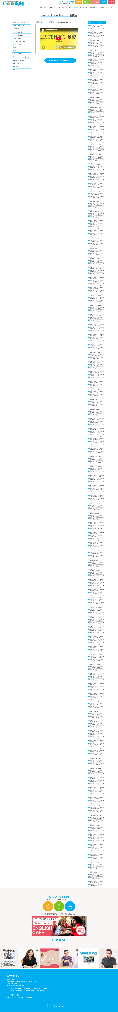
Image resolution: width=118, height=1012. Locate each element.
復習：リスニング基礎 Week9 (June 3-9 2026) (96, 63)
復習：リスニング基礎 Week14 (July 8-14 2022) (97, 680)
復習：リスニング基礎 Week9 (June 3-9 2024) (96, 382)
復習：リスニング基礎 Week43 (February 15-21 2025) (97, 268)
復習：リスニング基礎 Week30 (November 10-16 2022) (97, 627)
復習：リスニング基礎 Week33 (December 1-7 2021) (97, 778)
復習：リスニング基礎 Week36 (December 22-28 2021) (97, 768)
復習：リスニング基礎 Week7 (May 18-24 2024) (96, 388)
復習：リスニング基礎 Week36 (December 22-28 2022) (97, 607)
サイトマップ (68, 1004)
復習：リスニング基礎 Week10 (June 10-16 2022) (97, 694)
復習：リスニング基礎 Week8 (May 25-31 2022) (96, 700)
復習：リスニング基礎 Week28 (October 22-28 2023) (97, 476)
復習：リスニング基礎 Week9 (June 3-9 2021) (96, 858)
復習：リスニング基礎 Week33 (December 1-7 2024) (97, 301)
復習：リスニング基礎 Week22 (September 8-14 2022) (97, 654)
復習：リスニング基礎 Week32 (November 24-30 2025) (97, 147)
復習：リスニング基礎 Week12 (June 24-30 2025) (97, 211)
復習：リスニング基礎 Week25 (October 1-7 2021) (97, 804)
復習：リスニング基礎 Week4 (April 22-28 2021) (96, 875)
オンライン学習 (83, 7)
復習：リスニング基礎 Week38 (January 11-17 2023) (97, 600)
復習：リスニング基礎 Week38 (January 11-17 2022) (97, 761)
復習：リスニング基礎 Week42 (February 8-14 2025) (97, 271)
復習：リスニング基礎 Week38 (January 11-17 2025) (97, 284)
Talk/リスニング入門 (19, 25)
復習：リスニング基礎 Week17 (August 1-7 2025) (97, 194)
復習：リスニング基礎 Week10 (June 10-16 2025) (97, 217)
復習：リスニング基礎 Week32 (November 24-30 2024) (97, 305)
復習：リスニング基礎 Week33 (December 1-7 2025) (97, 143)
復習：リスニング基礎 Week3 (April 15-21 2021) (96, 878)
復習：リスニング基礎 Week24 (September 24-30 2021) (97, 808)
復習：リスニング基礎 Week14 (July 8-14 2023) (97, 523)
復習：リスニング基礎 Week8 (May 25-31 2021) (96, 862)
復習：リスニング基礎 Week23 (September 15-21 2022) (97, 650)
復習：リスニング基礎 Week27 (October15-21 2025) (97, 160)
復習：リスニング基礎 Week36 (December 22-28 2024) (97, 291)
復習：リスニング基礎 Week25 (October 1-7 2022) (97, 643)
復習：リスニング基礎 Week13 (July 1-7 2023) (97, 526)
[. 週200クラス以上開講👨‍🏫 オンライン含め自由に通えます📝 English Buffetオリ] (29, 958)
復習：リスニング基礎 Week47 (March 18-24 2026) (97, 97)
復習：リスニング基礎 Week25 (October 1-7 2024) (97, 328)
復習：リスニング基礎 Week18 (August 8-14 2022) (97, 667)
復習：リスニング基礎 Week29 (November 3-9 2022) (97, 630)
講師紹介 (70, 7)
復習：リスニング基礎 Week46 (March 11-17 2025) (97, 258)
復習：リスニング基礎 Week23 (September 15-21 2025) (97, 174)
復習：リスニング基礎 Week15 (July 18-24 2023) (97, 519)
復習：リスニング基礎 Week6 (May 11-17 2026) (96, 73)
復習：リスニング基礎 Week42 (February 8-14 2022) (97, 747)
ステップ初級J (17, 38)
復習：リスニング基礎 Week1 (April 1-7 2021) (96, 885)
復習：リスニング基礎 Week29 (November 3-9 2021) (97, 791)
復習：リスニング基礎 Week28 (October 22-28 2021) (97, 794)
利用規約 (61, 1004)
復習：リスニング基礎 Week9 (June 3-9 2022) (96, 697)
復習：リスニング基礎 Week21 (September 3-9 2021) (97, 818)
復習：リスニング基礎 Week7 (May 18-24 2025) (96, 227)
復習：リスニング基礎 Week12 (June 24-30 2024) (97, 372)
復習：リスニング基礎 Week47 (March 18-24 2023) (97, 570)
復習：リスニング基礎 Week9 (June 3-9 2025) (96, 221)
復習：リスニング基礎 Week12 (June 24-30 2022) (97, 687)
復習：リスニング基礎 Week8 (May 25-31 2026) (96, 66)
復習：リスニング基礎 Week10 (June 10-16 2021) (97, 855)
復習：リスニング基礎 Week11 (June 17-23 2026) (97, 56)
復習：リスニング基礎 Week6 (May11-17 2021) (96, 868)
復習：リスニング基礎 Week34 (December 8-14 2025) (97, 140)
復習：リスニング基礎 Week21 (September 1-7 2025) (97, 180)
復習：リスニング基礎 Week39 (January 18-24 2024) (97, 439)
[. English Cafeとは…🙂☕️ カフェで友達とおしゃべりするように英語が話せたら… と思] (49, 958)
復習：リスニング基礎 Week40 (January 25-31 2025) (97, 278)
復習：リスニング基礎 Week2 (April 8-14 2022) (96, 721)
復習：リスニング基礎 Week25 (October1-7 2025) (97, 167)
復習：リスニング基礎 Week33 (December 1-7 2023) (97, 459)
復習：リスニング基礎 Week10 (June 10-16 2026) (97, 60)
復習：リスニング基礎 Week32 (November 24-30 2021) (97, 781)
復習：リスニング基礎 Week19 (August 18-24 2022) (97, 664)
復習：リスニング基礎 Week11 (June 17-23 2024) (97, 375)
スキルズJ (16, 50)
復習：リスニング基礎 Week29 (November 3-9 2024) (97, 315)
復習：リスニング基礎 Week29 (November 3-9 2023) (97, 472)
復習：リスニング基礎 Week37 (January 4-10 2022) (97, 764)
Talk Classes (17, 69)
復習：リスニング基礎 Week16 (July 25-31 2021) (97, 835)
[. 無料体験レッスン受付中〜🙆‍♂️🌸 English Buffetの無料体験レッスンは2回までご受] (108, 958)
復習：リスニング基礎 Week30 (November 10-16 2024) (97, 311)
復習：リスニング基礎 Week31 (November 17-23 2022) (97, 623)
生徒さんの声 (101, 7)
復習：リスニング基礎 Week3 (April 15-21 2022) (96, 717)
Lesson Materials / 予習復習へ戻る (60, 60)
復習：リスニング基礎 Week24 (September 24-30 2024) (97, 331)
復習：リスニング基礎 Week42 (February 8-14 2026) (97, 113)
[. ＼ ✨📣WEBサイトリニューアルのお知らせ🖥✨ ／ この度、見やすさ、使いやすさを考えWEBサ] (88, 958)
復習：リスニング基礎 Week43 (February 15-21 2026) (97, 110)
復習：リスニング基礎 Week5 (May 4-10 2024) (96, 395)
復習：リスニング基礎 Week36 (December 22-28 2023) (97, 449)
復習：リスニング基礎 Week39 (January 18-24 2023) (97, 596)
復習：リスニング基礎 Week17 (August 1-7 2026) (97, 36)
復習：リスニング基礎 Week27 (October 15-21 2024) (97, 321)
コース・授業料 (61, 7)
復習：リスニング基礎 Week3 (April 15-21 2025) (96, 241)
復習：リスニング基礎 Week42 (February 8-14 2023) (97, 586)
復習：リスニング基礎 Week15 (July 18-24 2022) (97, 677)
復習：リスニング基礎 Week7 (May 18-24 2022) (96, 704)
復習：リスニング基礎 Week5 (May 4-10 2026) (96, 76)
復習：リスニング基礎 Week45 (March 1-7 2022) (97, 737)
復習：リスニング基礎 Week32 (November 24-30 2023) (97, 462)
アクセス (113, 7)
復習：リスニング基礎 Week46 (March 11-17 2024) (97, 415)
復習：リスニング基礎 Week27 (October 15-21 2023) (97, 479)
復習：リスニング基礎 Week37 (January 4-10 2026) (97, 130)
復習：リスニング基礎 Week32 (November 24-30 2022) (97, 620)
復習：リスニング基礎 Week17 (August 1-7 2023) (97, 513)
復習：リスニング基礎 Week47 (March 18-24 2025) (97, 254)
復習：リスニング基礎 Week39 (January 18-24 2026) (97, 123)
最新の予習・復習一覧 (19, 22)
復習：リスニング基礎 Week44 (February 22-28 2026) (97, 107)
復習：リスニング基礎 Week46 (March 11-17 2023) (97, 573)
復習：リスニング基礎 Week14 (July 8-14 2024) (97, 365)
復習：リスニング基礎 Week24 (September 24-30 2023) (97, 489)
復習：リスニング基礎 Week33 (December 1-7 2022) (97, 617)
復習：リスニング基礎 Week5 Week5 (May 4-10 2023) (96, 549)
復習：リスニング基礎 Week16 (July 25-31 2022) (97, 674)
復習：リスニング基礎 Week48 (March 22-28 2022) (97, 727)
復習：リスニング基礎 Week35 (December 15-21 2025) (97, 137)
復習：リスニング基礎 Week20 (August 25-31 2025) (97, 184)
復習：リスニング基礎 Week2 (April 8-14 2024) (96, 405)
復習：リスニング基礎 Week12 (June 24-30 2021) (97, 848)
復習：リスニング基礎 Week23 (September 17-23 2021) (97, 811)
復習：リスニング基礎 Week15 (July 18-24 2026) (97, 43)
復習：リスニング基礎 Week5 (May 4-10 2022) (96, 711)
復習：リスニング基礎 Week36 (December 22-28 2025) (97, 133)
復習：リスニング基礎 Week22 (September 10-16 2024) (97, 338)
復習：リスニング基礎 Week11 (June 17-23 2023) (97, 533)
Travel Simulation (19, 35)
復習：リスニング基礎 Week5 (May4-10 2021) (96, 872)
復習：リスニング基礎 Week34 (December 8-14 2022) (97, 613)
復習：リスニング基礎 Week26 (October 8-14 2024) (97, 325)
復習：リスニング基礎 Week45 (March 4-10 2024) (97, 419)
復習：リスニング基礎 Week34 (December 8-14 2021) (97, 774)
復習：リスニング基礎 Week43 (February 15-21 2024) (97, 425)
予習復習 (76, 7)
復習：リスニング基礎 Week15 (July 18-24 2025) (97, 201)
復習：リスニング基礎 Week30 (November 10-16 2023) (97, 469)
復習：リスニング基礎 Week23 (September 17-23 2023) (97, 492)
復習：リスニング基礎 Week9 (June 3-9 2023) (96, 536)
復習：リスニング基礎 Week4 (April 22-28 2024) (96, 398)
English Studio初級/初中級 (21, 57)
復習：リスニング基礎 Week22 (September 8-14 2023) (97, 496)
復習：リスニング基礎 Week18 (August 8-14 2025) (97, 190)
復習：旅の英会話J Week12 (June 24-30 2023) (96, 529)
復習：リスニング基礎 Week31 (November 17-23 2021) (97, 784)
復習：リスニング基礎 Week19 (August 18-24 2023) (97, 506)
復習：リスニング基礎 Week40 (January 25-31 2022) (97, 754)
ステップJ (16, 47)
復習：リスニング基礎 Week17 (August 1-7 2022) (97, 670)
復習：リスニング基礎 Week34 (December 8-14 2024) (97, 298)
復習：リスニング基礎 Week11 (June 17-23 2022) (97, 690)
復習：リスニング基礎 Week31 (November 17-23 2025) (97, 150)
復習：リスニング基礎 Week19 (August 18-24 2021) (97, 825)
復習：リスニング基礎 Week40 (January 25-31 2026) (97, 120)
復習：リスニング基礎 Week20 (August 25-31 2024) (97, 345)
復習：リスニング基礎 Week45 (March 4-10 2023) (97, 576)
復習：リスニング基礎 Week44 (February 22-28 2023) (97, 580)
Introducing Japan (19, 60)
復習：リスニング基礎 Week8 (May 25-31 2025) (96, 224)
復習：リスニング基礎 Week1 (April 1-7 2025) (96, 248)
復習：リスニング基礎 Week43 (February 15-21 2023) (97, 583)
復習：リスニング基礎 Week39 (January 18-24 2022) (97, 758)
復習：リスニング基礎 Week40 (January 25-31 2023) (97, 593)
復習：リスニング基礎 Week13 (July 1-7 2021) (97, 845)
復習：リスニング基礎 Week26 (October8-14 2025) (97, 164)
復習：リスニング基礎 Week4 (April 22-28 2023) (96, 553)
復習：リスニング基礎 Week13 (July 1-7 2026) (97, 50)
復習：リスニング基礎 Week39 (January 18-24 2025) (97, 281)
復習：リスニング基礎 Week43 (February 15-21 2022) (97, 744)
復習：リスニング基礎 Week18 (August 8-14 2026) (97, 33)
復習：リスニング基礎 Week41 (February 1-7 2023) (97, 590)
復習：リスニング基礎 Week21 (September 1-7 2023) (97, 499)
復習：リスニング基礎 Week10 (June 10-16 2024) (97, 378)
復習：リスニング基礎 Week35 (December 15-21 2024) (97, 295)
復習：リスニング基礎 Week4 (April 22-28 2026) (96, 80)
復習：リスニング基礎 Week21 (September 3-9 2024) (97, 341)
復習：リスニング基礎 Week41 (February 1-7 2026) (97, 117)
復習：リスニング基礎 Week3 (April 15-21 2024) (96, 402)
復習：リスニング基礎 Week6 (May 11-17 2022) (96, 707)
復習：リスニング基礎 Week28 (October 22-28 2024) (97, 318)
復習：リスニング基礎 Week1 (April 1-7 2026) (96, 90)
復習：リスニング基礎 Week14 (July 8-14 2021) (97, 841)
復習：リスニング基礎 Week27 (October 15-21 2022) (97, 637)
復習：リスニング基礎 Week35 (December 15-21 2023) (97, 452)
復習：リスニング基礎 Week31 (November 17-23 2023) (97, 466)
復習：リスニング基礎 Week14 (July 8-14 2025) (97, 204)
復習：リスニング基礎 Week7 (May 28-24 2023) (96, 543)
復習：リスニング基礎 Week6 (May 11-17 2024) (96, 392)
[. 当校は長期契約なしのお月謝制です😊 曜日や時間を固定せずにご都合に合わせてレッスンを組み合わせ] (68, 958)
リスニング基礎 (18, 32)
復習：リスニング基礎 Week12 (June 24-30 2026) (97, 53)
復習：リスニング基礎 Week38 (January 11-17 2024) (97, 442)
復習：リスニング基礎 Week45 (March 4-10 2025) (97, 261)
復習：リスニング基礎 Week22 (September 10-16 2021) (97, 815)
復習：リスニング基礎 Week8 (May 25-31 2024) (96, 385)
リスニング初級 (18, 44)
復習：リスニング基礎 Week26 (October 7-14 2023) (97, 482)
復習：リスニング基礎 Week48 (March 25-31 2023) (97, 566)
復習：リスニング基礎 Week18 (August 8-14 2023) (97, 509)
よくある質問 (92, 7)
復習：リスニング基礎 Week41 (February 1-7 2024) (97, 432)
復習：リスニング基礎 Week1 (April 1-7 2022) (96, 724)
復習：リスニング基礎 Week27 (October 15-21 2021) (97, 798)
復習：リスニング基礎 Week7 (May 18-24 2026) (96, 70)
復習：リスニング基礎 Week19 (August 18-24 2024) (97, 348)
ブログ (107, 7)
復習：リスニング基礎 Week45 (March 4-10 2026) (97, 103)
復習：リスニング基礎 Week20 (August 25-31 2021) (97, 821)
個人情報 (55, 1004)
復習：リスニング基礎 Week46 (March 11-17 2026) (97, 100)
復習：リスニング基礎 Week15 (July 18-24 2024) (97, 362)
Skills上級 (16, 66)
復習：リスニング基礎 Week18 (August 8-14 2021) (97, 828)
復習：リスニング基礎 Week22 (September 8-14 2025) (97, 177)
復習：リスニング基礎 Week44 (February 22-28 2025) (97, 264)
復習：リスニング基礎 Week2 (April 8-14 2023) (96, 560)
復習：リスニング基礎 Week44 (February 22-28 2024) (97, 422)
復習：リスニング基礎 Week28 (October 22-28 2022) (97, 633)
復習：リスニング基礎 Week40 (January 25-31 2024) (97, 435)
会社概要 (49, 1004)
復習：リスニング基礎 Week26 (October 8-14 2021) (97, 801)
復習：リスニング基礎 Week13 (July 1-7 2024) (97, 368)
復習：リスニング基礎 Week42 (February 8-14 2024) (97, 429)
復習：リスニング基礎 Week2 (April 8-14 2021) (96, 882)
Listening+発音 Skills (19, 41)
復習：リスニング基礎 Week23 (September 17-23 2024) (97, 335)
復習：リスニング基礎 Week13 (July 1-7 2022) (97, 684)
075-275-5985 (15, 995)
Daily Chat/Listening (20, 53)
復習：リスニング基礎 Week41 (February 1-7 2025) (97, 274)
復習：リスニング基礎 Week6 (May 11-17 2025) (96, 231)
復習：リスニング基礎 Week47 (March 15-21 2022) (97, 731)
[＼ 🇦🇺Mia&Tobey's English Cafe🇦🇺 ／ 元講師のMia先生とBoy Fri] (9, 958)
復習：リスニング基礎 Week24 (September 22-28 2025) (97, 170)
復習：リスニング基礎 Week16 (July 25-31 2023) (97, 516)
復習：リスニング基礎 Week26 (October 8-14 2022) (97, 640)
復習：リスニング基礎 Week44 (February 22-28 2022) (97, 741)
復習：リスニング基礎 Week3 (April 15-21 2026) (96, 83)
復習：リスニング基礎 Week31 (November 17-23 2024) (97, 308)
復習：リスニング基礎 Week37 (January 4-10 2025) (97, 288)
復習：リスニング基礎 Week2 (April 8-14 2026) (96, 86)
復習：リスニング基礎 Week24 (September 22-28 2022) (97, 647)
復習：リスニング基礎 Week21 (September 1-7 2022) (97, 657)
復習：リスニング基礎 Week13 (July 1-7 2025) (97, 207)
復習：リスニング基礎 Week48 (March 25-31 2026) (97, 93)
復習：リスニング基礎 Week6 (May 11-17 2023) (96, 546)
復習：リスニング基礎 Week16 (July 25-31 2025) (97, 197)
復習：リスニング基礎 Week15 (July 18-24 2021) (97, 838)
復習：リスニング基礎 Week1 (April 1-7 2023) (96, 563)
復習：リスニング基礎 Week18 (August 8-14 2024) (97, 352)
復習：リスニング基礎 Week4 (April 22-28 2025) (96, 237)
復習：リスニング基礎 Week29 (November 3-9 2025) (97, 154)
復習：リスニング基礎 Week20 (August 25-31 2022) (97, 660)
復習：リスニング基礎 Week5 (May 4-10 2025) (96, 234)
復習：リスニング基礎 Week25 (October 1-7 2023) (97, 486)
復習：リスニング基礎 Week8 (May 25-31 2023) (96, 539)
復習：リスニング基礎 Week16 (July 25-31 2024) (97, 358)
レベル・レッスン (52, 7)
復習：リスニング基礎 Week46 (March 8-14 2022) (97, 734)
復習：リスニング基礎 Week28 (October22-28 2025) (97, 157)
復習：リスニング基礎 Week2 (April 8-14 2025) (96, 244)
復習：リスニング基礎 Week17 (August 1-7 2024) (97, 355)
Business (16, 63)
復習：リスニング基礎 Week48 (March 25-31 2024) (97, 409)
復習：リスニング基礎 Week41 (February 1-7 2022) (97, 751)
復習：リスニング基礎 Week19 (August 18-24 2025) (97, 187)
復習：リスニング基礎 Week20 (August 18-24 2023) (97, 502)
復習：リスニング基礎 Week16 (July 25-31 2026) (97, 39)
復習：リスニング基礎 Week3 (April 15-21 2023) (96, 556)
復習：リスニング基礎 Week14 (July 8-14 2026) (97, 46)
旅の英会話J (17, 28)
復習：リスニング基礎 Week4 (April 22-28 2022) (96, 714)
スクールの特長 (42, 7)
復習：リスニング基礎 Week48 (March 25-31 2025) (97, 251)
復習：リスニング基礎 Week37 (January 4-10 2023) (97, 603)
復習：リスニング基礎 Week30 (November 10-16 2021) (97, 788)
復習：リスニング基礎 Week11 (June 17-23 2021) (97, 851)
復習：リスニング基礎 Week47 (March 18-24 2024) (97, 412)
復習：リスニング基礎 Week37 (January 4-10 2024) (97, 445)
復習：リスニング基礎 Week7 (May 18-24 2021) (96, 865)
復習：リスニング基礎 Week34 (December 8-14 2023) (97, 456)
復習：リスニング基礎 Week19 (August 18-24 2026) (97, 26)
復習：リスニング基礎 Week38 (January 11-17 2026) (97, 127)
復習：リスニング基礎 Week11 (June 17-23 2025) (97, 214)
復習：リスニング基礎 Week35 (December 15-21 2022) (97, 610)
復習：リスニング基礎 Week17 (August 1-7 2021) (97, 831)
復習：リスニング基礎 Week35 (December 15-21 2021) (97, 771)
